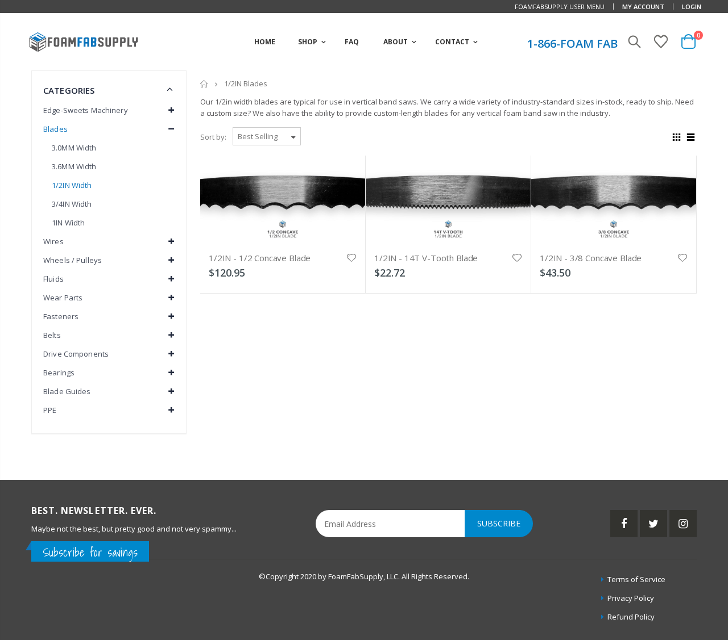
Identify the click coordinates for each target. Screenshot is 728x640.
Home (204, 83)
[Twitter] (653, 523)
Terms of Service (636, 579)
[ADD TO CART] (346, 180)
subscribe (498, 523)
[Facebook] (624, 523)
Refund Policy (631, 617)
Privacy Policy (630, 598)
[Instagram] (683, 523)
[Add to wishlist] (351, 256)
